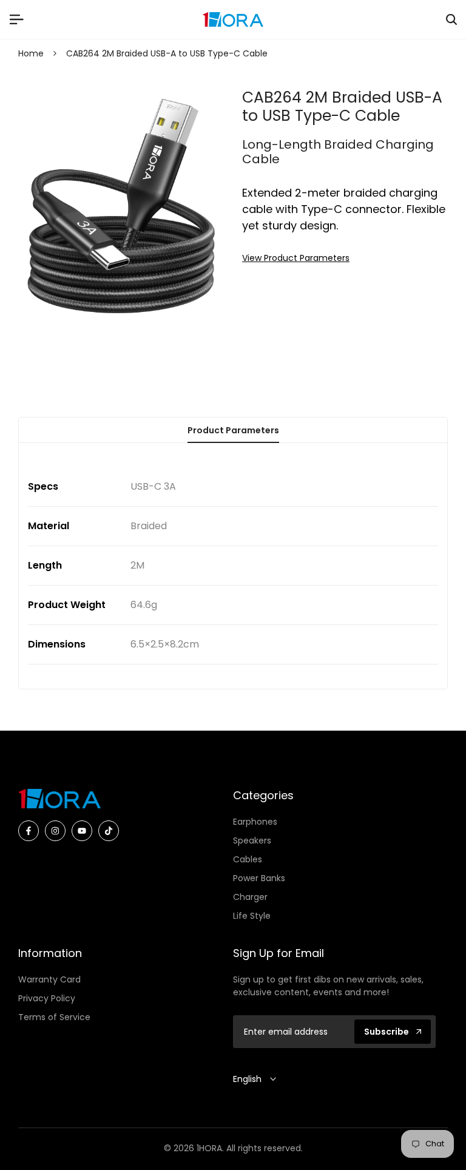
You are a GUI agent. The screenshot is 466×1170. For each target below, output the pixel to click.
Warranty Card (49, 979)
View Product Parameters (296, 258)
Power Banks (259, 878)
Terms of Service (54, 1017)
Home (31, 53)
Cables (247, 859)
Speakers (252, 840)
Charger (250, 897)
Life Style (252, 916)
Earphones (255, 822)
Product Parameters (233, 430)
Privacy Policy (46, 998)
